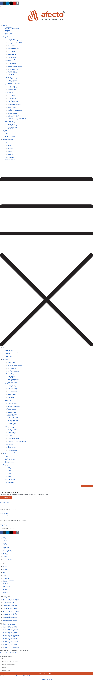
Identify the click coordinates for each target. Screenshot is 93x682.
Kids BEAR (5, 130)
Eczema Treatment (12, 62)
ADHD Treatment (12, 45)
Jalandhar (10, 145)
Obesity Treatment (12, 124)
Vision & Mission (6, 571)
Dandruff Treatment (12, 78)
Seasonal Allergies (12, 89)
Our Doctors (8, 31)
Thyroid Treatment (12, 98)
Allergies (7, 84)
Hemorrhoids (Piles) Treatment (15, 110)
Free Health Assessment (8, 139)
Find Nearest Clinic (4, 519)
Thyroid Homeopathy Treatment (10, 602)
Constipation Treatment (13, 48)
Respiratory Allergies (12, 90)
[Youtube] (14, 3)
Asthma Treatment (12, 86)
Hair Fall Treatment (12, 81)
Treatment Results (7, 578)
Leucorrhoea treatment (13, 116)
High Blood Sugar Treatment (14, 128)
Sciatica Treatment (12, 51)
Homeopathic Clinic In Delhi (9, 624)
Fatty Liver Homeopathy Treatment (11, 599)
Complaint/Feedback (9, 159)
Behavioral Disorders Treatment (15, 40)
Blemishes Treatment (12, 72)
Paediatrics (7, 37)
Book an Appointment (10, 156)
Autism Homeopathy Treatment (10, 604)
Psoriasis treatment (12, 75)
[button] (46, 253)
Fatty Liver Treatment (13, 106)
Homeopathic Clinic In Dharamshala (11, 635)
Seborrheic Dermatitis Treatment (15, 66)
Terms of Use (22, 675)
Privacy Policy (6, 547)
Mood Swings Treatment (13, 94)
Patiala (9, 150)
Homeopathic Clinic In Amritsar (10, 627)
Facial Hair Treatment (12, 113)
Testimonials (8, 34)
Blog (6, 137)
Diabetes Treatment (12, 127)
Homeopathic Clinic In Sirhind (9, 633)
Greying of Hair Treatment (14, 83)
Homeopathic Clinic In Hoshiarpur (10, 629)
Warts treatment (11, 74)
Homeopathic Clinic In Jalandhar (10, 626)
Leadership (7, 30)
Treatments (5, 36)
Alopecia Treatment (12, 80)
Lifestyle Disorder (9, 121)
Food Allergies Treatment (13, 87)
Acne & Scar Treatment (13, 65)
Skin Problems (8, 60)
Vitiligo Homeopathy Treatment (10, 605)
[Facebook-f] (1, 3)
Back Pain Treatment (12, 54)
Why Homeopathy (9, 27)
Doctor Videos (8, 33)
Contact (4, 141)
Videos (6, 134)
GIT (6, 103)
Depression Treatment (13, 119)
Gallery (6, 133)
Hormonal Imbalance (9, 92)
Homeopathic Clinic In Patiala (9, 630)
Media (4, 131)
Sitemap (4, 553)
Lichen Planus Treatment (13, 69)
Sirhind (9, 153)
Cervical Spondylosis (12, 59)
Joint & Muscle (8, 50)
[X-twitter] (11, 3)
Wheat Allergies (11, 39)
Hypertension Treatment (13, 122)
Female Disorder (8, 112)
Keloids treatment (12, 71)
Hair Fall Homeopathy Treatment (10, 597)
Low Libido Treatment (13, 97)
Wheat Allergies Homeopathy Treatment (12, 600)
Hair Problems (8, 77)
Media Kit (5, 540)
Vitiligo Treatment (12, 63)
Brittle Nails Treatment (13, 68)
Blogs (4, 572)
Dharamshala (10, 154)
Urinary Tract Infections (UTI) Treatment (17, 118)
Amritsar (9, 147)
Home (4, 24)
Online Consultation (9, 157)
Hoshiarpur (10, 148)
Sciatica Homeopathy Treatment (10, 608)
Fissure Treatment (12, 107)
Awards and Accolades (10, 136)
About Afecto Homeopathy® (12, 28)
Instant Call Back (4, 513)
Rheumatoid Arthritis (12, 57)
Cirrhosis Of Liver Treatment (14, 104)
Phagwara (10, 151)
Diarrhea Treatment (12, 46)
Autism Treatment (12, 43)
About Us (5, 25)
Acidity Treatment (12, 109)
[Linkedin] (7, 3)
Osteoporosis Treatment (13, 56)
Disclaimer (5, 548)
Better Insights (15, 652)
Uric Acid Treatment (12, 125)
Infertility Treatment (12, 100)
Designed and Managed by (6, 652)
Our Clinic (7, 142)
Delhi (9, 144)
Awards (4, 575)
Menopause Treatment (13, 101)
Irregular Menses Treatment (14, 115)
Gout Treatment (11, 53)
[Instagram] (4, 3)
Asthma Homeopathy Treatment (10, 607)
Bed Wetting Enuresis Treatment (15, 42)
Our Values (5, 569)
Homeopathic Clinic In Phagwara (10, 632)
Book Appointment (4, 502)
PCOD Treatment (12, 95)
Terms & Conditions (7, 550)
